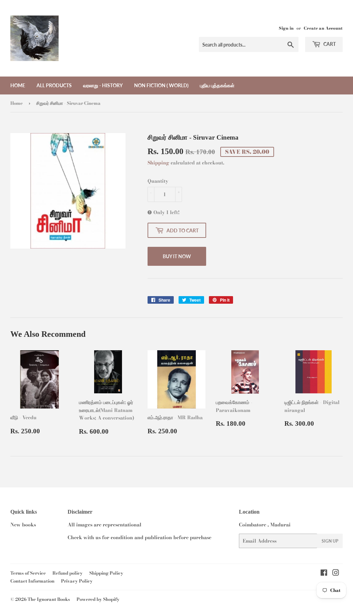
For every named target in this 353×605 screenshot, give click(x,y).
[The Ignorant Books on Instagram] (335, 573)
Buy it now (177, 256)
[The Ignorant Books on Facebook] (323, 573)
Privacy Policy (77, 580)
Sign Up (330, 541)
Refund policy (67, 572)
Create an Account (323, 28)
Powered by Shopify (98, 599)
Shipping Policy (106, 572)
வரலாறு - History (103, 85)
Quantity (158, 181)
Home (17, 85)
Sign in (286, 28)
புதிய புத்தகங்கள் (217, 85)
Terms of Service (28, 572)
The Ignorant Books (49, 599)
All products (54, 85)
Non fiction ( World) (161, 85)
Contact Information (32, 580)
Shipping (158, 163)
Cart (329, 44)
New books (23, 524)
